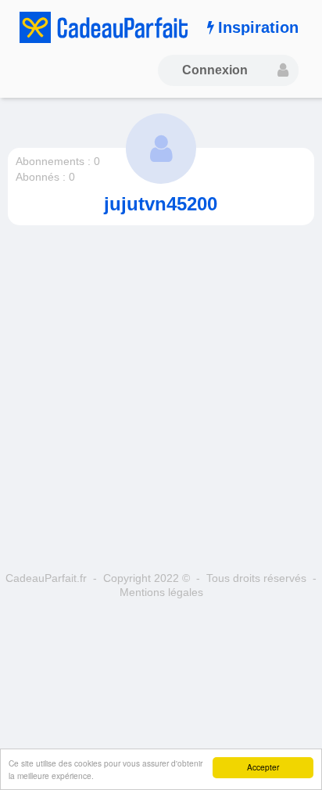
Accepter (263, 767)
